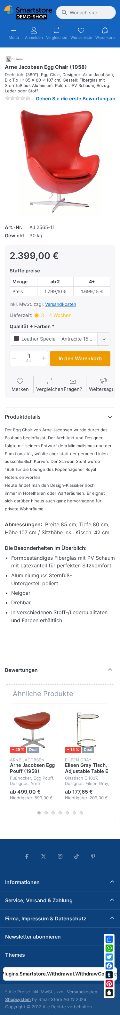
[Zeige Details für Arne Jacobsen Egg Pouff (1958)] (32, 730)
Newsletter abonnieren (33, 936)
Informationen (22, 882)
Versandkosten (60, 304)
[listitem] (60, 162)
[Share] (109, 939)
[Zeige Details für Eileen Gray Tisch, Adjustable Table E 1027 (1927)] (87, 730)
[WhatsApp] (109, 948)
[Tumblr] (109, 974)
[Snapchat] (109, 992)
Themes (15, 955)
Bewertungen (21, 670)
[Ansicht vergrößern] (60, 162)
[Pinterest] (109, 983)
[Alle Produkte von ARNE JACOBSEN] (14, 58)
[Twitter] (109, 957)
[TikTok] (76, 856)
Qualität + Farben (30, 326)
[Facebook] (109, 965)
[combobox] (86, 12)
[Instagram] (60, 856)
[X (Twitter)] (43, 856)
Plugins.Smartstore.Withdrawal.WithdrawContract (60, 974)
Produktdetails (23, 417)
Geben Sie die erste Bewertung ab (75, 99)
